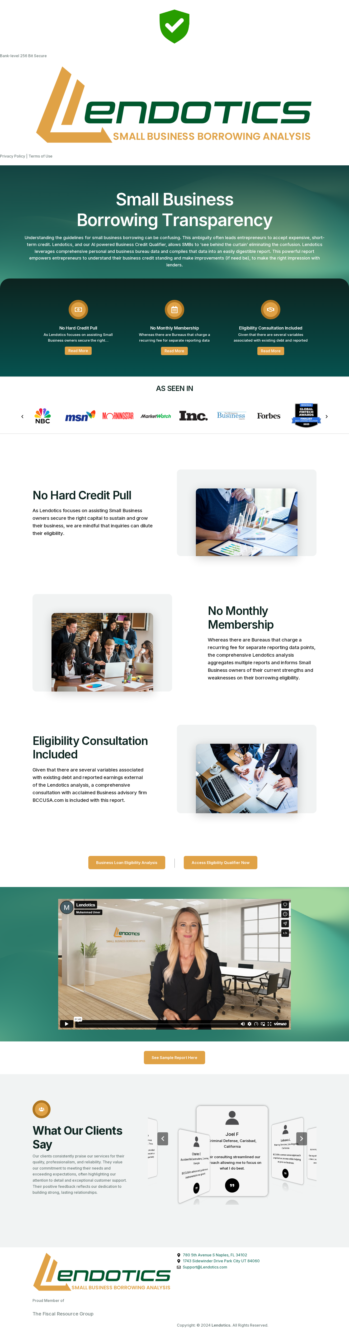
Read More (78, 350)
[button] (22, 416)
